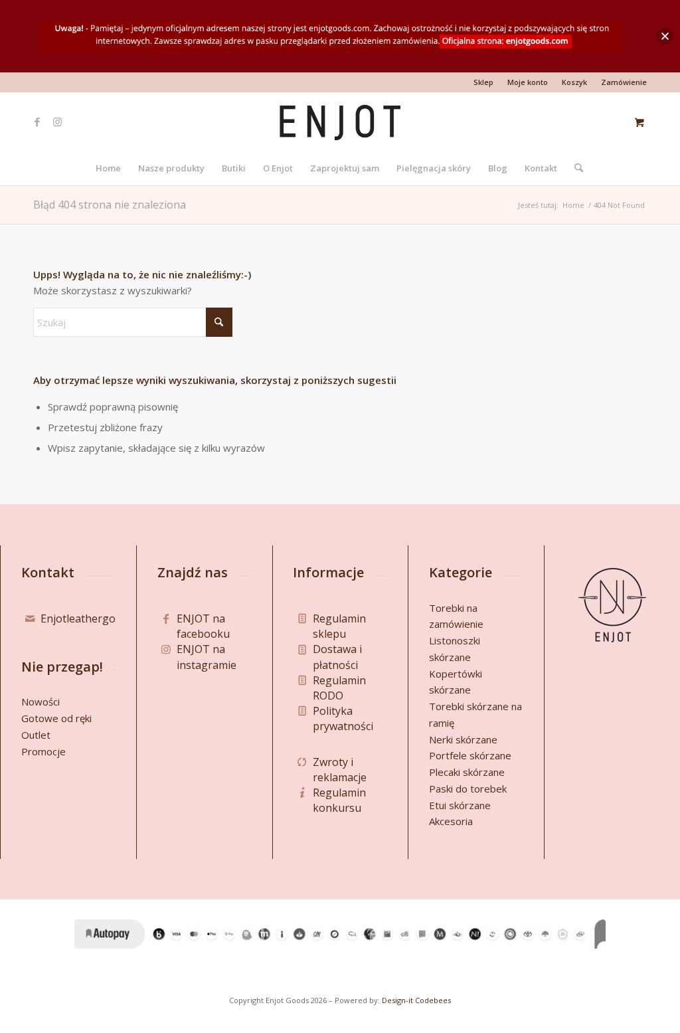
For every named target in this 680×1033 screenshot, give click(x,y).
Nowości (40, 701)
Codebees (433, 1000)
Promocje (43, 751)
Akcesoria (451, 821)
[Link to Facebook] (37, 122)
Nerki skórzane (463, 739)
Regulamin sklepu (339, 626)
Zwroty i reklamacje (340, 770)
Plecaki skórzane (467, 772)
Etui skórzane (460, 805)
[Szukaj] (574, 168)
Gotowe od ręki (56, 718)
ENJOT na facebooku (203, 626)
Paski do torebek (468, 788)
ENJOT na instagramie (206, 657)
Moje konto (527, 82)
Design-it (397, 1000)
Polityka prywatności (343, 718)
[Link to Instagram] (57, 122)
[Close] (665, 36)
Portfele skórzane (470, 755)
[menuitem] (484, 82)
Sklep (483, 82)
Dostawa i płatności (337, 657)
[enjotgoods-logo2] (340, 121)
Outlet (35, 734)
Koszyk (574, 82)
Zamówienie (624, 82)
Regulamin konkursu (339, 800)
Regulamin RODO (339, 688)
